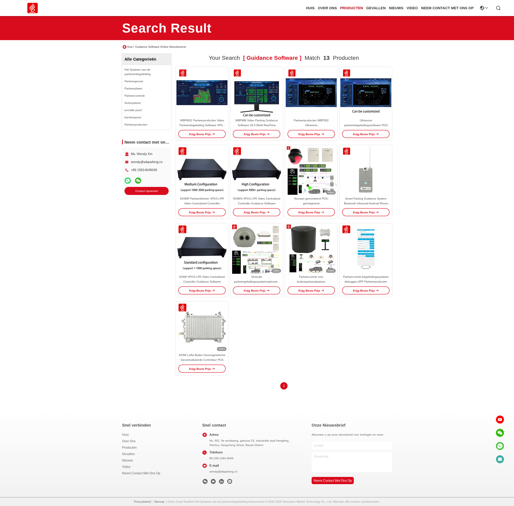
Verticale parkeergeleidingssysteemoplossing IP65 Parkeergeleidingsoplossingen (256, 281)
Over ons (129, 441)
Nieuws (127, 460)
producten (351, 8)
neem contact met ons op (447, 8)
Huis (310, 8)
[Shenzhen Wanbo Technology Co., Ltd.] (32, 8)
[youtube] (500, 419)
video (412, 8)
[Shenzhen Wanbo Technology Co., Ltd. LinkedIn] (221, 482)
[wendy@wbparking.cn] (500, 459)
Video (126, 466)
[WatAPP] (127, 180)
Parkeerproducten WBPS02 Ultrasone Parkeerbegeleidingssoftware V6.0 (311, 125)
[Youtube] (213, 482)
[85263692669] (500, 446)
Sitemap (159, 501)
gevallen (376, 8)
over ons (327, 8)
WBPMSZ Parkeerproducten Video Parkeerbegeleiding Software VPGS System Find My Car (202, 125)
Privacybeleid (142, 501)
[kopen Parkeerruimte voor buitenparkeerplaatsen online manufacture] (311, 248)
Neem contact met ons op (141, 473)
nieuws (396, 8)
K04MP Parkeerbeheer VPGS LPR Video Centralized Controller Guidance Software (202, 203)
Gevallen (128, 454)
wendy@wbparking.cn (147, 162)
